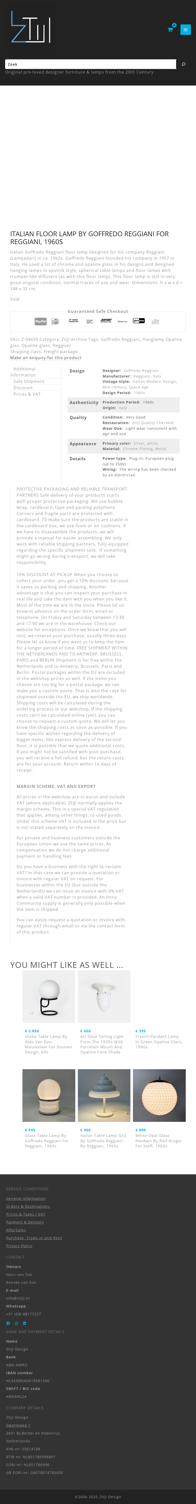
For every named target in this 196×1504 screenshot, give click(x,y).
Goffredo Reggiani (120, 339)
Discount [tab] (23, 388)
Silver (139, 443)
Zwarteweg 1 (18, 1425)
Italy (123, 407)
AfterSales (16, 1230)
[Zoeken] (183, 64)
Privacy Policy (19, 1245)
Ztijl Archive (74, 339)
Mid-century (114, 387)
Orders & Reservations (28, 1206)
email (68, 926)
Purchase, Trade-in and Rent (34, 1237)
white (152, 443)
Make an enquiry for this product (46, 357)
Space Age (139, 387)
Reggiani (62, 345)
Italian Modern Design (154, 381)
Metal (160, 448)
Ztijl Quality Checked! (153, 422)
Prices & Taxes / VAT (25, 1214)
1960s (139, 392)
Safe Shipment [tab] (29, 381)
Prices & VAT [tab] (27, 394)
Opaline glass (35, 345)
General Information (26, 1198)
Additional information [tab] (23, 372)
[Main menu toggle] (185, 29)
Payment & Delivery (25, 1222)
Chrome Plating (138, 448)
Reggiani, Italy (147, 376)
